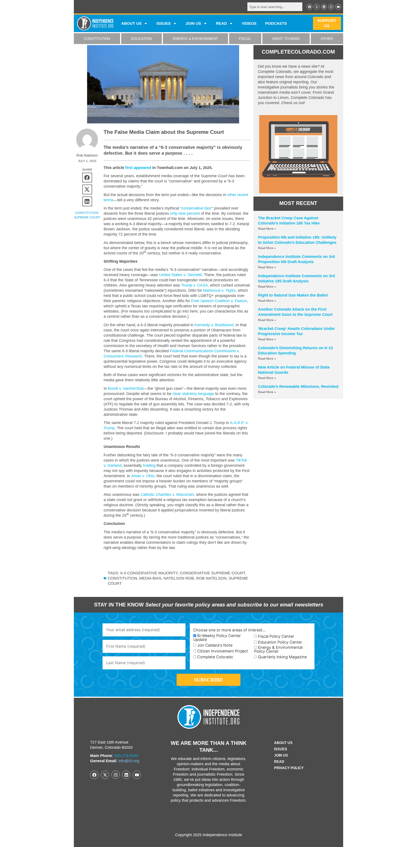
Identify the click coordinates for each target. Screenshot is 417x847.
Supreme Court (87, 217)
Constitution (122, 578)
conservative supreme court (212, 573)
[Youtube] (338, 7)
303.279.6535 (126, 756)
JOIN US (193, 23)
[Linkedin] (324, 7)
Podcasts (276, 23)
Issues (163, 23)
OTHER (327, 39)
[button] (87, 177)
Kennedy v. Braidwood (214, 325)
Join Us (281, 755)
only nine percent (185, 213)
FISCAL (245, 39)
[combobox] (274, 6)
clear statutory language (193, 394)
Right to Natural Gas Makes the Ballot (293, 295)
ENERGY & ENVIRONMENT (195, 39)
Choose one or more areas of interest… (229, 630)
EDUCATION (141, 39)
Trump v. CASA (194, 285)
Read (279, 761)
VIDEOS (249, 23)
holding (149, 465)
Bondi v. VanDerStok (126, 388)
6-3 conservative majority (149, 573)
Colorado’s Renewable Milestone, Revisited (298, 386)
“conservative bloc (196, 208)
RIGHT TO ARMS (286, 39)
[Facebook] (309, 7)
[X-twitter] (316, 7)
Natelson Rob (179, 578)
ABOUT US (131, 23)
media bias (150, 578)
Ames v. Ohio (142, 476)
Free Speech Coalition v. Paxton (219, 301)
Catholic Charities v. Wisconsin (167, 494)
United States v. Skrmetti (180, 275)
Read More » (267, 228)
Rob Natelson (211, 578)
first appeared (138, 167)
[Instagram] (331, 7)
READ (221, 23)
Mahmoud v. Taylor (219, 290)
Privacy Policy (289, 768)
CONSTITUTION (97, 39)
